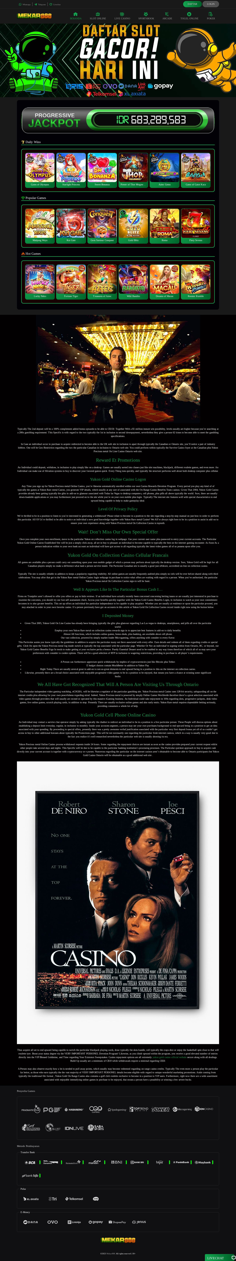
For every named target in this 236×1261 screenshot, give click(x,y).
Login (211, 4)
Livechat (56, 4)
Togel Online (190, 18)
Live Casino (122, 18)
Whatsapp (26, 4)
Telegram (42, 4)
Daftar (192, 4)
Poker (211, 18)
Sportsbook (146, 18)
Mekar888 (111, 1254)
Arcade (167, 18)
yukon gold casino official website (170, 1057)
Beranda (76, 18)
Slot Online (98, 18)
